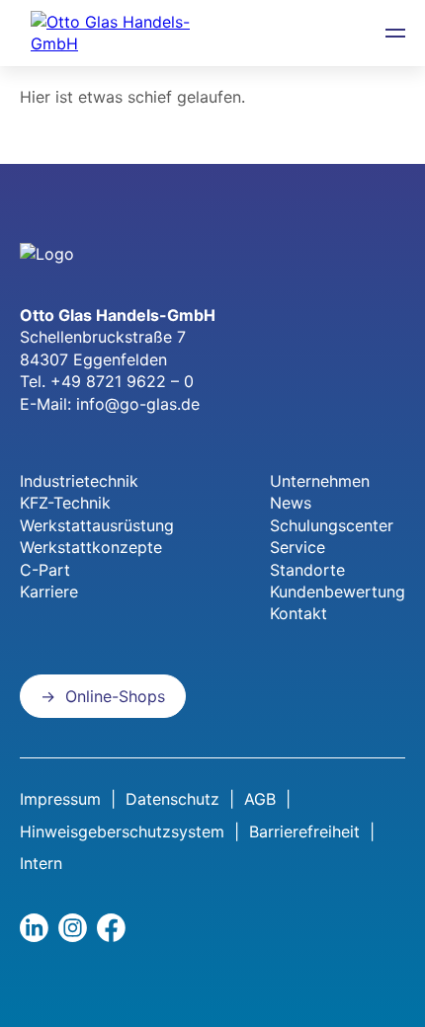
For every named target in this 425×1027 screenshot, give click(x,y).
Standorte (307, 570)
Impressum (60, 799)
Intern (41, 863)
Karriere (49, 591)
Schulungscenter (331, 525)
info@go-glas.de (138, 404)
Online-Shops (115, 696)
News (290, 503)
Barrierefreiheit (304, 831)
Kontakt (298, 613)
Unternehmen (320, 481)
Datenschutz (172, 799)
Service (297, 547)
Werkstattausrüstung (97, 525)
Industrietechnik (79, 481)
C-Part (45, 570)
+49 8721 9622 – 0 (122, 381)
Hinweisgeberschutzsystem (122, 831)
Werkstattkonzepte (91, 547)
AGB (260, 799)
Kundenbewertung (337, 591)
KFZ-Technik (65, 503)
